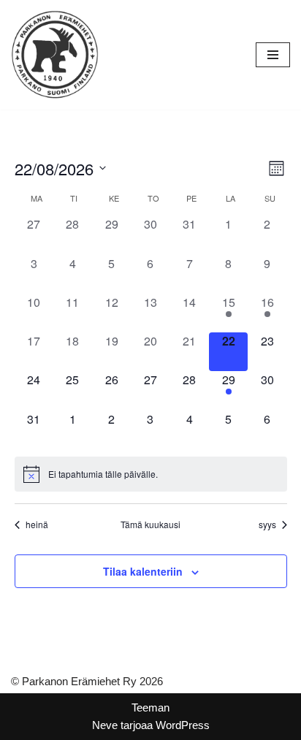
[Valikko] (273, 54)
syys (267, 524)
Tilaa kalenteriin (143, 571)
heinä (37, 524)
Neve (105, 725)
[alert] (151, 474)
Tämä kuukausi (150, 524)
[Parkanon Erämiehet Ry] (55, 54)
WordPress (183, 725)
